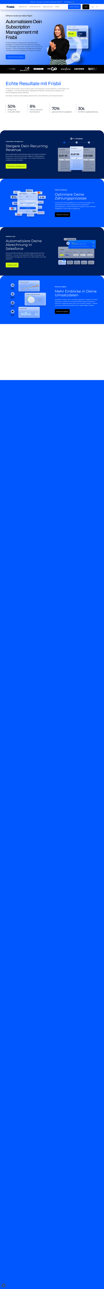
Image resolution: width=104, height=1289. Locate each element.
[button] (3, 1285)
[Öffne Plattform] (26, 7)
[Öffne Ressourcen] (51, 7)
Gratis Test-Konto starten (15, 57)
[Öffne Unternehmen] (39, 7)
